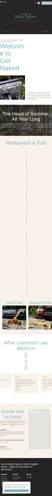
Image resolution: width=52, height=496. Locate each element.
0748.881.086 (4, 442)
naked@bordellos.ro (17, 477)
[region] (16, 487)
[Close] (29, 483)
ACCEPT (16, 490)
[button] (3, 317)
